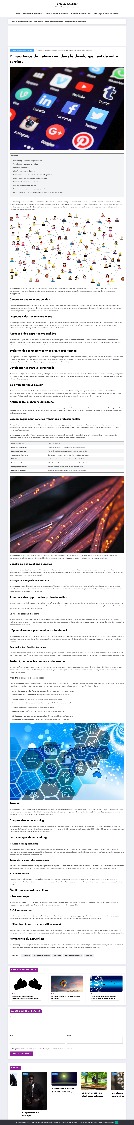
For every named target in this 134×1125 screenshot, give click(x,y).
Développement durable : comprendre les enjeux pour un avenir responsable (81, 1094)
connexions (41, 50)
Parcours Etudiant (66, 4)
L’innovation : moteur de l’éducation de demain (21, 1090)
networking (64, 50)
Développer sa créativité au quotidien (111, 1093)
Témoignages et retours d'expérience (106, 13)
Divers (13, 1074)
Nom (11, 1035)
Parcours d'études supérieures (81, 13)
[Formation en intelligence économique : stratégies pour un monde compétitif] (106, 984)
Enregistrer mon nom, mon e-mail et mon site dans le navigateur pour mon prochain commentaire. (42, 1049)
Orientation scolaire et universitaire (56, 13)
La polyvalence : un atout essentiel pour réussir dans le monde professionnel (51, 1094)
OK (116, 1122)
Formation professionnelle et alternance (28, 13)
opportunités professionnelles (77, 50)
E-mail (69, 1035)
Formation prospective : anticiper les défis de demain (65, 997)
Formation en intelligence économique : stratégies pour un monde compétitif (104, 997)
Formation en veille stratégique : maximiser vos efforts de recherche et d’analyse (25, 997)
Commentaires (14, 1017)
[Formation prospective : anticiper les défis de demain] (67, 984)
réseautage (89, 50)
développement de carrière (53, 50)
